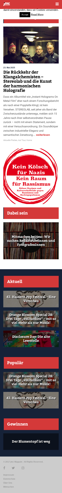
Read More (37, 14)
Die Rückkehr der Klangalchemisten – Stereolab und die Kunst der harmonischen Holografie (27, 81)
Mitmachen (8, 487)
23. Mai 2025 (9, 67)
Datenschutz (9, 479)
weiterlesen (42, 134)
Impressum (8, 475)
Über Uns (7, 483)
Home (29, 140)
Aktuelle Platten (10, 140)
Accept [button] (24, 14)
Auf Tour (22, 140)
